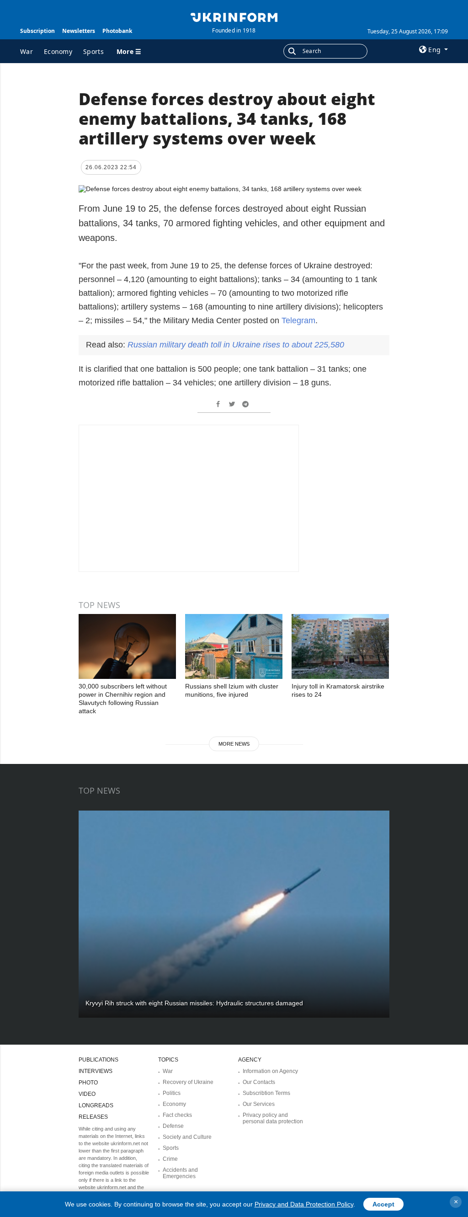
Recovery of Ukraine (188, 1082)
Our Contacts (259, 1082)
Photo (88, 1082)
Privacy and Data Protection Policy (304, 1204)
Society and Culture (187, 1137)
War (26, 51)
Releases (93, 1117)
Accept (383, 1204)
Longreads (96, 1105)
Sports (93, 51)
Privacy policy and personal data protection (273, 1118)
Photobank (117, 31)
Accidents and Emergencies (180, 1173)
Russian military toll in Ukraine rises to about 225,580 (236, 344)
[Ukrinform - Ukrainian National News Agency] (234, 16)
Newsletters (78, 31)
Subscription (37, 31)
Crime (170, 1159)
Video (87, 1094)
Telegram (298, 320)
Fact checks (177, 1115)
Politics (172, 1093)
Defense (173, 1126)
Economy (58, 51)
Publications (98, 1060)
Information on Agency (270, 1071)
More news (234, 744)
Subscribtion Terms (266, 1093)
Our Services (259, 1104)
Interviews (95, 1071)
